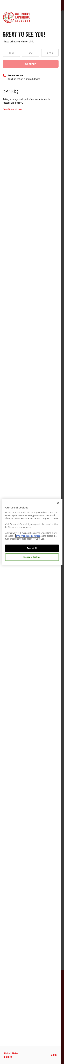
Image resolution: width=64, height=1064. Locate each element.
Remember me (15, 75)
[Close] (57, 503)
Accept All (32, 548)
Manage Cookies (32, 557)
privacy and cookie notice (28, 536)
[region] (32, 532)
